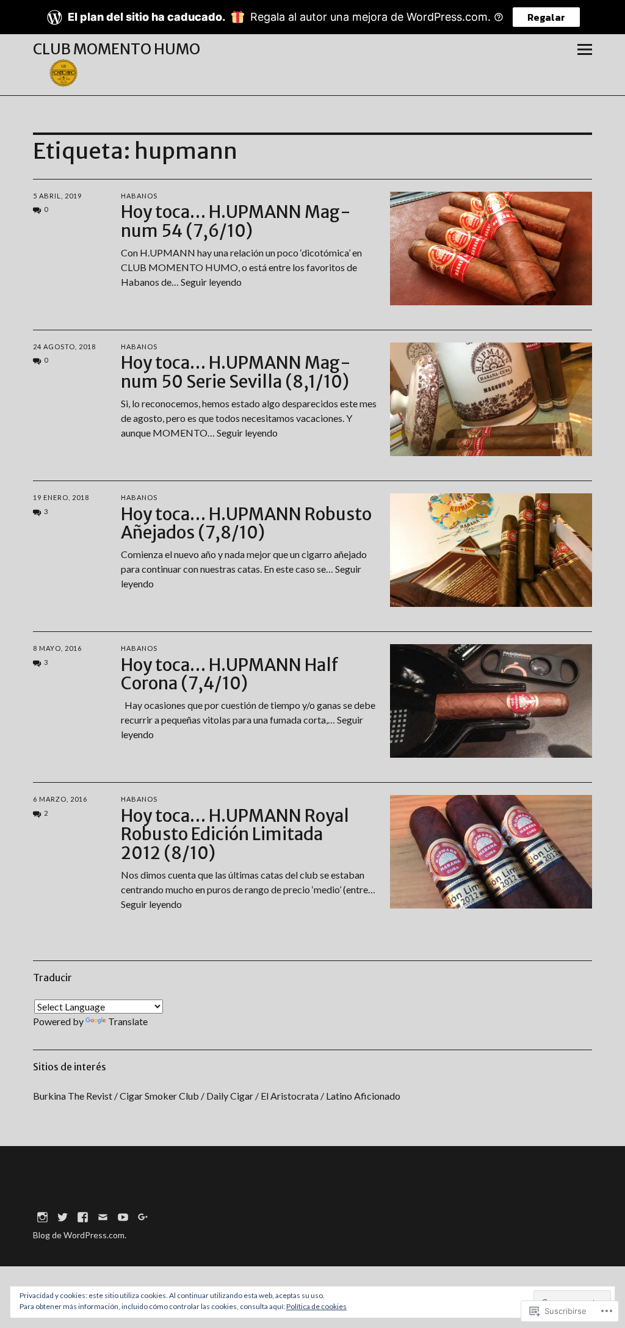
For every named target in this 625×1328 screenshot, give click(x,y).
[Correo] (102, 1216)
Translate (128, 1021)
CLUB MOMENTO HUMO (116, 49)
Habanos (139, 196)
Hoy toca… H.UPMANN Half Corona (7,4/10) (230, 674)
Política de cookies (316, 1306)
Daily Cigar (229, 1095)
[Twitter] (62, 1216)
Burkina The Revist (72, 1095)
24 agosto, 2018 (64, 346)
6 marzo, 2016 (60, 799)
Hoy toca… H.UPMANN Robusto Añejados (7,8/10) (246, 523)
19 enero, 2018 (61, 497)
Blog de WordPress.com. (79, 1235)
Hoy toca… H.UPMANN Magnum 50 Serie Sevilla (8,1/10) (236, 372)
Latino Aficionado (363, 1095)
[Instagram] (42, 1216)
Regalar (546, 17)
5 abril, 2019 (57, 196)
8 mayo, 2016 (57, 648)
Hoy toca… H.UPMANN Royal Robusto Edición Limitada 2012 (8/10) (235, 835)
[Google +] (143, 1216)
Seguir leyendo (211, 282)
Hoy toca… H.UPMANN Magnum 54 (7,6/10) (236, 221)
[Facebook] (82, 1216)
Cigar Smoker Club (159, 1095)
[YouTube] (123, 1216)
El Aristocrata (290, 1095)
